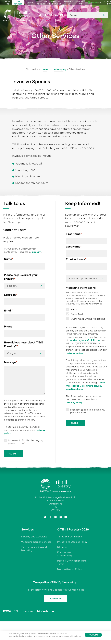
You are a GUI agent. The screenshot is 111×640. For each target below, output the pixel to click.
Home (45, 69)
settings (77, 636)
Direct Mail (77, 314)
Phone (8, 326)
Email (8, 310)
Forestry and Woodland (34, 536)
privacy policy (74, 402)
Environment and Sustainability (66, 554)
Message (10, 362)
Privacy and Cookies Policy (72, 542)
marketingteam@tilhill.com (85, 340)
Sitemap (61, 547)
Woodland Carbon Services (36, 542)
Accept (93, 634)
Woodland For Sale (41, 2)
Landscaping (58, 69)
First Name (74, 234)
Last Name (74, 246)
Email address (76, 259)
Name (8, 259)
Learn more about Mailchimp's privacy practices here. (85, 386)
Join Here (55, 598)
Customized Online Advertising (88, 318)
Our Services (18, 2)
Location (10, 295)
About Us (8, 2)
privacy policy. (75, 353)
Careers (29, 2)
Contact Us (80, 2)
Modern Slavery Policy (69, 569)
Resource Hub (69, 2)
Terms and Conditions (69, 536)
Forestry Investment (55, 2)
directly (36, 252)
